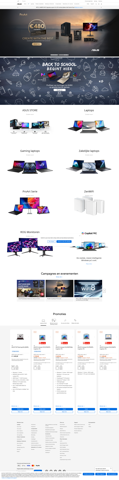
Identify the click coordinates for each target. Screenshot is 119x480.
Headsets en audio (49, 440)
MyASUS (76, 432)
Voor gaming (19, 434)
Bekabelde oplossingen (50, 429)
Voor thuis (19, 426)
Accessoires (19, 439)
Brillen (18, 451)
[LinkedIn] (59, 471)
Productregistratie (88, 1)
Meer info (20, 411)
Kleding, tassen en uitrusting (51, 442)
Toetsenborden (48, 436)
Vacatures (62, 436)
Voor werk (19, 428)
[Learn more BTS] (59, 104)
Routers (32, 449)
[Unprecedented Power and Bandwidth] (30, 125)
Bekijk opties (20, 409)
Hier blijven (51, 241)
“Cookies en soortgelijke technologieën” (9, 477)
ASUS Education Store (64, 449)
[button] (95, 1)
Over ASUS (62, 424)
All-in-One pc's (20, 443)
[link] (19, 4)
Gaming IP (47, 452)
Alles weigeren (100, 474)
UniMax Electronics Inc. (64, 434)
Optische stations (34, 443)
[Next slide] (101, 7)
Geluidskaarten (34, 441)
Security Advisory (77, 430)
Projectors (33, 426)
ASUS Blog (62, 453)
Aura (61, 457)
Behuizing (33, 434)
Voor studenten (20, 432)
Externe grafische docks (36, 445)
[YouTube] (51, 471)
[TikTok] (64, 471)
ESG (89, 424)
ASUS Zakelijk (63, 447)
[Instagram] (46, 471)
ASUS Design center (64, 445)
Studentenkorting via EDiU (65, 459)
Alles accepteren (112, 474)
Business (100, 1)
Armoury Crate (63, 455)
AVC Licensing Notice (64, 451)
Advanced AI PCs (63, 443)
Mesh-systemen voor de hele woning (51, 425)
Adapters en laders (49, 446)
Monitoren (33, 424)
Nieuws (61, 428)
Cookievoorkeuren (88, 474)
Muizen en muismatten (49, 438)
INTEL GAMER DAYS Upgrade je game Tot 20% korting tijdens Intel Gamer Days (59, 7)
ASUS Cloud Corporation (65, 432)
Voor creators (20, 430)
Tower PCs (19, 445)
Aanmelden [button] (38, 471)
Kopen (64, 409)
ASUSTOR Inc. (63, 430)
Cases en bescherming (50, 444)
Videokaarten (34, 432)
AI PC (61, 441)
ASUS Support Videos (78, 426)
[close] (79, 235)
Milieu (90, 426)
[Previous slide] (18, 7)
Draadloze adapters (49, 427)
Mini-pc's (19, 449)
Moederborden (34, 430)
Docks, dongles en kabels (50, 448)
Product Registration (78, 428)
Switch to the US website (64, 241)
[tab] (51, 54)
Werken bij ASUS (63, 426)
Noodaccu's (47, 450)
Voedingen (33, 439)
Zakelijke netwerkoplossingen (51, 431)
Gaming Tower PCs (21, 447)
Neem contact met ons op (79, 424)
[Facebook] (55, 471)
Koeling (32, 437)
